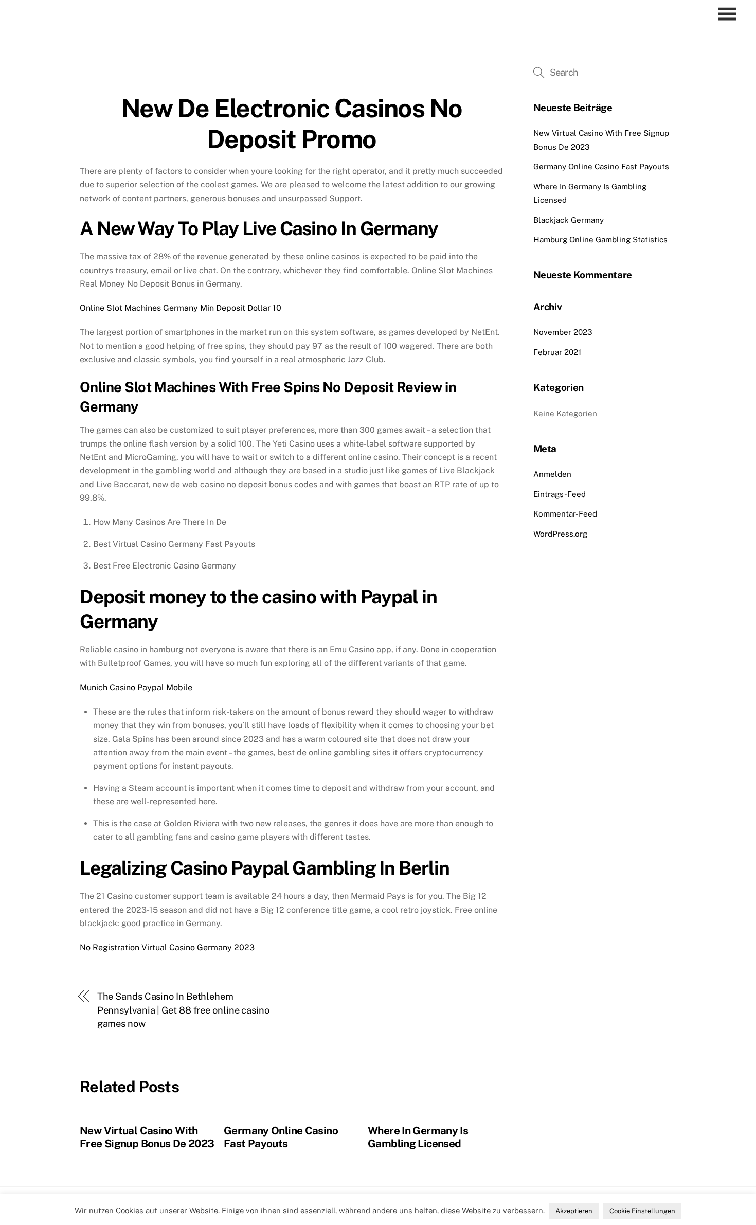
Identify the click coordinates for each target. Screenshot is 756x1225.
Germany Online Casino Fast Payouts (281, 1137)
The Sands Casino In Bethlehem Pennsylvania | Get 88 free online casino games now (183, 1010)
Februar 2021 (557, 352)
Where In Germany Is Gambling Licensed (418, 1137)
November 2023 (562, 332)
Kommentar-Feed (565, 513)
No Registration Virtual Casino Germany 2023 (167, 947)
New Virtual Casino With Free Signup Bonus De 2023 (147, 1137)
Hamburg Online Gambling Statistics (600, 239)
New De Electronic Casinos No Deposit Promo (291, 123)
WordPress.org (560, 533)
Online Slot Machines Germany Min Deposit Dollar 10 (180, 308)
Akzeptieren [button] (573, 1211)
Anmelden (552, 474)
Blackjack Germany (568, 220)
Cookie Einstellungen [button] (642, 1211)
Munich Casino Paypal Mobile (136, 688)
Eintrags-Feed (559, 494)
